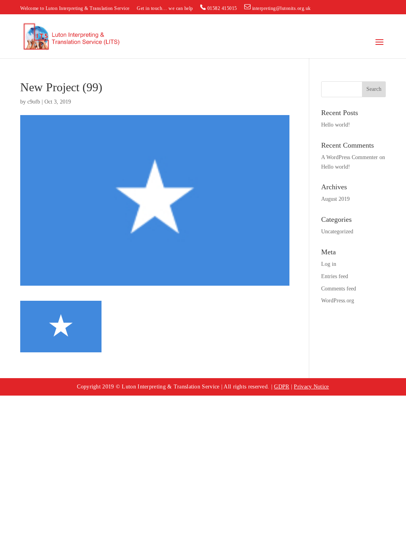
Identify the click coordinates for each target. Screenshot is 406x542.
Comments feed (338, 289)
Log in (328, 264)
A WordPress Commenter (349, 157)
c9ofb (33, 102)
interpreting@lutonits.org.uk (281, 8)
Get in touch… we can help (165, 8)
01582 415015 (221, 8)
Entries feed (334, 276)
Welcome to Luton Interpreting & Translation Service (75, 8)
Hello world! (335, 125)
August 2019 (335, 199)
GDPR (281, 387)
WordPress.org (337, 301)
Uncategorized (337, 231)
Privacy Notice (311, 387)
